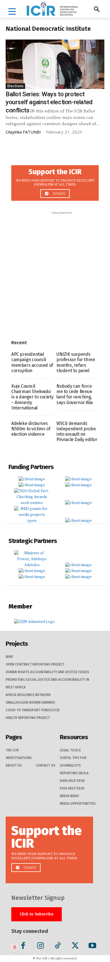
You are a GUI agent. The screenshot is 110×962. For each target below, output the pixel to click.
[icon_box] (55, 181)
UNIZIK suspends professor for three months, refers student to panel (75, 362)
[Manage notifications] (14, 947)
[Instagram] (40, 946)
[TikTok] (57, 946)
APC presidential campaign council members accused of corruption (32, 362)
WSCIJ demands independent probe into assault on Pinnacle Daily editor (76, 431)
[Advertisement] (55, 271)
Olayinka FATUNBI (23, 132)
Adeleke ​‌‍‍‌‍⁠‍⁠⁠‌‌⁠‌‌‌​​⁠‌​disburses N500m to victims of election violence (30, 429)
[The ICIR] (52, 9)
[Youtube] (92, 946)
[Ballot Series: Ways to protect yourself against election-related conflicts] (55, 64)
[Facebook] (23, 946)
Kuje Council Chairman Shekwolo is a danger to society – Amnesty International (32, 397)
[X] (75, 946)
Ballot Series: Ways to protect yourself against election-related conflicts (49, 102)
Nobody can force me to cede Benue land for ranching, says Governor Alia (74, 394)
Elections (15, 85)
